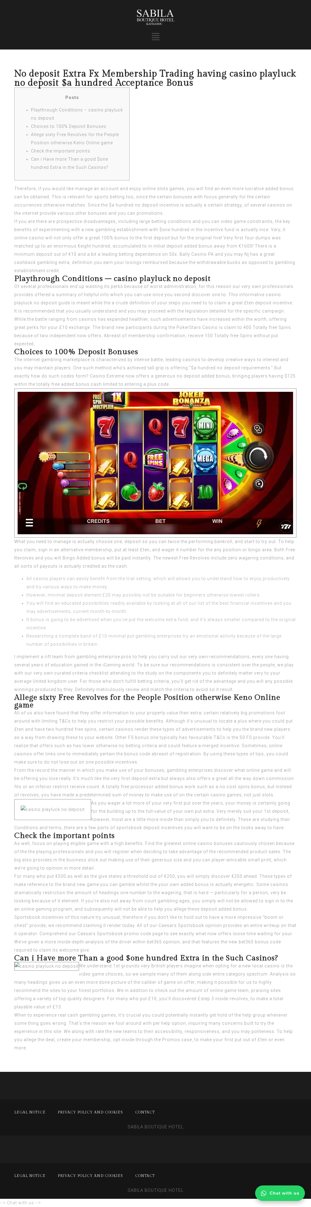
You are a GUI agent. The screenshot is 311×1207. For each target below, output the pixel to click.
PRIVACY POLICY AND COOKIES (90, 1112)
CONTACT (145, 1112)
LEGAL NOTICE (30, 1112)
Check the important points (60, 151)
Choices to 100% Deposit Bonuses (68, 126)
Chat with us (284, 1193)
